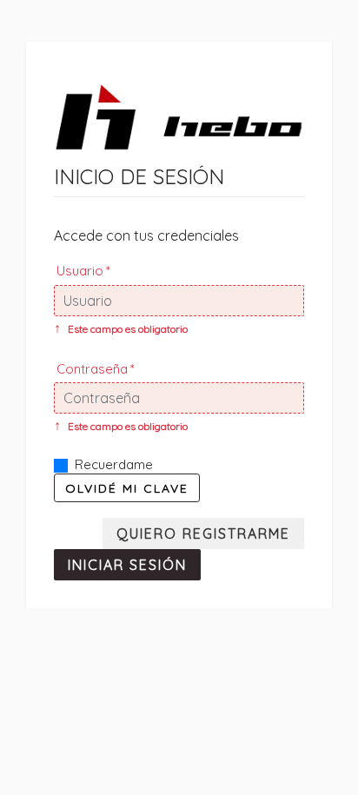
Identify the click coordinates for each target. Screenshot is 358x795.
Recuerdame (114, 464)
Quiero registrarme (203, 533)
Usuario (79, 270)
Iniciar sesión (127, 564)
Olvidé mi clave (127, 487)
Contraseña (92, 369)
